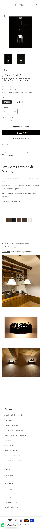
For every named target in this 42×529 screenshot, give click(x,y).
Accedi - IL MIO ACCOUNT (13, 415)
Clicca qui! (6, 251)
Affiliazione (8, 489)
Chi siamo (8, 420)
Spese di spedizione (16, 120)
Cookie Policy (9, 445)
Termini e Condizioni (11, 450)
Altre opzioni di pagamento (21, 138)
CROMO (7, 102)
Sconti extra (8, 475)
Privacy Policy (9, 440)
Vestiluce (17, 525)
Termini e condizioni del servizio (15, 455)
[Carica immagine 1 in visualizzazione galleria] (8, 59)
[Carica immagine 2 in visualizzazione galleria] (21, 59)
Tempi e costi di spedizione (14, 430)
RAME (18, 102)
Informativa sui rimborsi (13, 461)
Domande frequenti (11, 425)
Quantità (5, 107)
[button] (4, 4)
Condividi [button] (7, 144)
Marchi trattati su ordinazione (15, 435)
